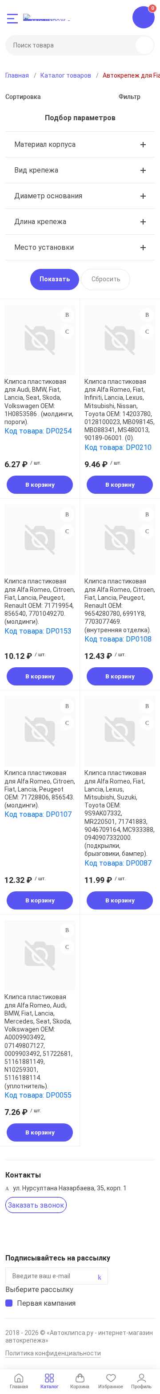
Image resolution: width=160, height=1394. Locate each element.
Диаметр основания (48, 196)
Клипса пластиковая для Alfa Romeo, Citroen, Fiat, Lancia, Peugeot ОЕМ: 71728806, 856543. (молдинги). (39, 789)
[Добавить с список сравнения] (67, 315)
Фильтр (129, 96)
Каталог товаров (65, 75)
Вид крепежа (36, 170)
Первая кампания (46, 1303)
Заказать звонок (36, 1205)
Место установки (44, 247)
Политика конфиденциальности (53, 1353)
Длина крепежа (40, 221)
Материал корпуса (45, 144)
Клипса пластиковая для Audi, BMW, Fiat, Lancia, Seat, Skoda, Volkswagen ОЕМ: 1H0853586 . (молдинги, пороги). (38, 401)
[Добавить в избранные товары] (67, 331)
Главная (17, 75)
